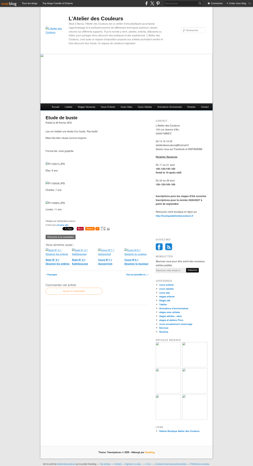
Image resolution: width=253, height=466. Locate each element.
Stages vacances (86, 106)
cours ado (164, 292)
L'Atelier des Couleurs (96, 18)
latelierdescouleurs (66, 463)
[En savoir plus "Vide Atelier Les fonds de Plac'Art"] (168, 418)
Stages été (164, 300)
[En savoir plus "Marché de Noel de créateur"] (194, 418)
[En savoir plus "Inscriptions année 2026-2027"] (168, 366)
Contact (205, 106)
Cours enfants (108, 106)
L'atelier (68, 106)
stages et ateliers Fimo (171, 320)
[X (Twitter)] (152, 3)
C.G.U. (148, 463)
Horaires (191, 106)
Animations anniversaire (169, 106)
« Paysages (51, 274)
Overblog (150, 452)
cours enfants (166, 284)
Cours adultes (145, 106)
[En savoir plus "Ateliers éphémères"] (194, 392)
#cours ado (62, 224)
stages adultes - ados (170, 316)
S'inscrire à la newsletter (60, 237)
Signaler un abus (133, 463)
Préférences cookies (199, 463)
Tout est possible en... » (137, 274)
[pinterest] (158, 3)
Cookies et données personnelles (171, 463)
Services (163, 327)
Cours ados (126, 106)
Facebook (159, 246)
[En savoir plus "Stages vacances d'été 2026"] (194, 366)
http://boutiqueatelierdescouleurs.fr (174, 215)
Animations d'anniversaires (173, 308)
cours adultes (166, 288)
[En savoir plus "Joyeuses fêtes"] (168, 392)
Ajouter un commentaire (74, 291)
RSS (168, 246)
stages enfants (167, 296)
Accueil (55, 106)
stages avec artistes (169, 312)
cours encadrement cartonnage (175, 324)
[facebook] (146, 3)
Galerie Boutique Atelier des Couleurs (179, 431)
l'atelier (163, 304)
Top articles (105, 463)
